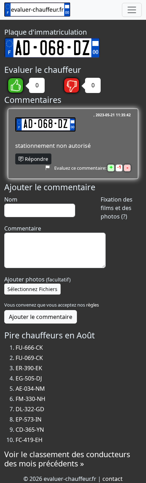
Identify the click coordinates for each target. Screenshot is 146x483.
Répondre (35, 159)
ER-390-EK (29, 368)
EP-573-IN (28, 419)
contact (112, 479)
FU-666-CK (29, 347)
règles (92, 305)
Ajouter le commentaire (40, 317)
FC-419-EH (29, 440)
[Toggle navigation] (132, 10)
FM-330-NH (30, 399)
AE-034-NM (30, 388)
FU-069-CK (29, 358)
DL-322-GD (30, 409)
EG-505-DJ (29, 378)
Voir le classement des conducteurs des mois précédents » (67, 459)
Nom (10, 199)
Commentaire (22, 228)
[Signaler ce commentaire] (47, 167)
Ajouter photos (37, 279)
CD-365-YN (30, 429)
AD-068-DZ (45, 124)
